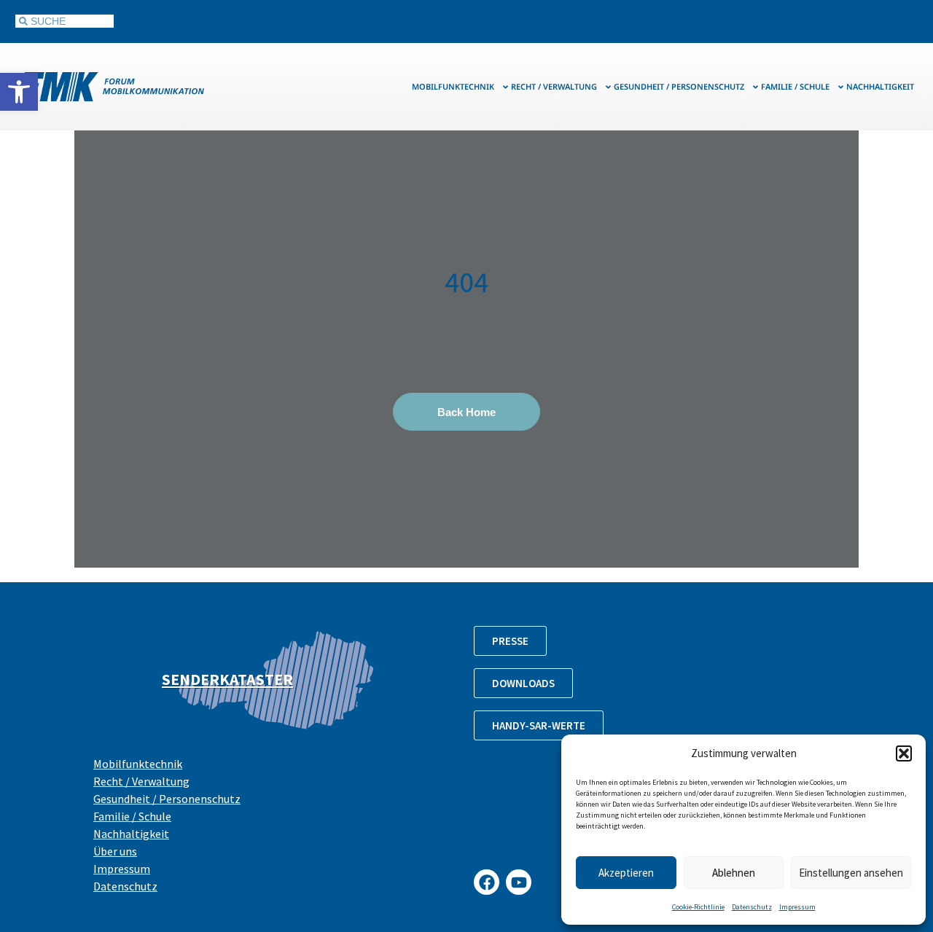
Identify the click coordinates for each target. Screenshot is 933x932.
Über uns (115, 851)
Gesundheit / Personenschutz (679, 86)
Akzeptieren (626, 873)
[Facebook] (486, 882)
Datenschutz (752, 907)
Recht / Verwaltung (554, 86)
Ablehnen (733, 873)
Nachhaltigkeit (880, 86)
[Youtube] (518, 882)
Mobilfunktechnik (453, 86)
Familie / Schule (795, 86)
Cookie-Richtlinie (698, 907)
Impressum (797, 907)
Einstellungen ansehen (851, 873)
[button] (19, 92)
